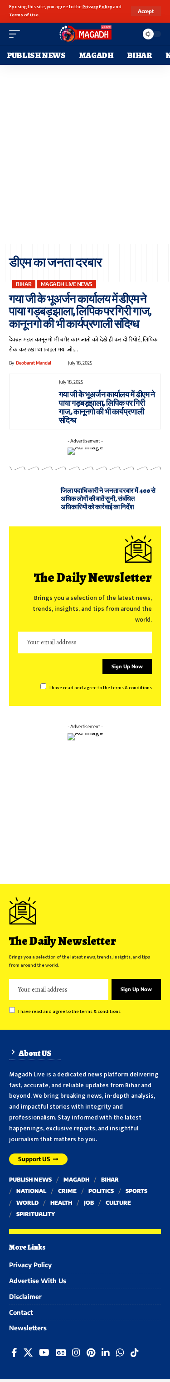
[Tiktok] (134, 1352)
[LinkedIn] (105, 1352)
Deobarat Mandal (33, 362)
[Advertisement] (85, 154)
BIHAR (24, 284)
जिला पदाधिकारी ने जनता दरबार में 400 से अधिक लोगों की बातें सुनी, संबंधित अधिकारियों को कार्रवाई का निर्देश (108, 498)
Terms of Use (24, 15)
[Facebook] (14, 1352)
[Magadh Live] (85, 34)
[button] (146, 11)
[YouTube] (44, 1352)
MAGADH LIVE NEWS (66, 284)
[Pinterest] (90, 1352)
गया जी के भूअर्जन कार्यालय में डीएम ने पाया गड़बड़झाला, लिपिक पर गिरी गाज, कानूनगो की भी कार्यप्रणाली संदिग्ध (80, 311)
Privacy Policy (97, 7)
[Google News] (60, 1352)
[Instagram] (76, 1352)
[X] (28, 1352)
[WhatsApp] (120, 1352)
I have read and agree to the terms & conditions (100, 688)
